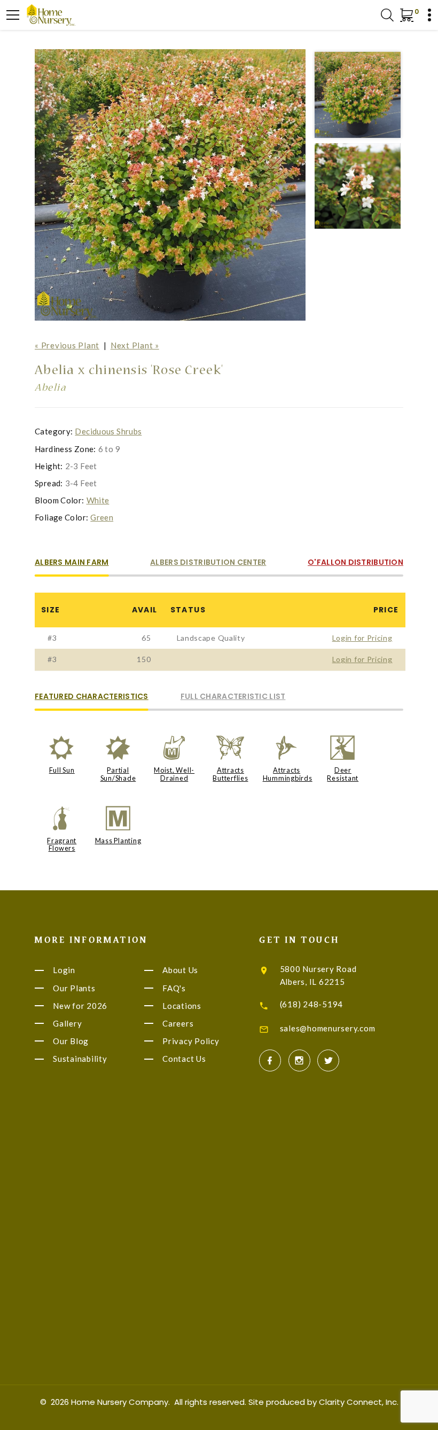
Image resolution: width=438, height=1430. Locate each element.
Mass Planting (118, 840)
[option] (170, 185)
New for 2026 (80, 1006)
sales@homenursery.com (328, 1028)
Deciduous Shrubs (108, 431)
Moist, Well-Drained (174, 774)
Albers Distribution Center (208, 563)
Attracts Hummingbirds (287, 774)
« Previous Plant (67, 345)
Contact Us (184, 1059)
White (98, 500)
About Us (180, 970)
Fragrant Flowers (61, 844)
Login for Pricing (362, 637)
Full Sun (62, 770)
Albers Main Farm (71, 563)
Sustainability (80, 1059)
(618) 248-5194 (311, 1004)
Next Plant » (135, 345)
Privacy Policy (191, 1041)
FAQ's (174, 988)
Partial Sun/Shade (118, 774)
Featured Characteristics (91, 697)
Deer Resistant (342, 774)
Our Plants (74, 988)
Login (64, 970)
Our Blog (71, 1041)
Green (101, 517)
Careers (177, 1023)
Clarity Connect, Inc (358, 1402)
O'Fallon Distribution (355, 563)
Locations (181, 1006)
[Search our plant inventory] (387, 15)
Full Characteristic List (233, 697)
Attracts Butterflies (230, 774)
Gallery (67, 1023)
